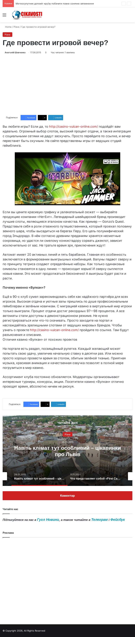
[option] (67, 450)
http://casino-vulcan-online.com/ (73, 126)
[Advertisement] (67, 84)
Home (8, 26)
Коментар (67, 495)
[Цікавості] (27, 15)
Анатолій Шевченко (15, 52)
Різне (16, 26)
